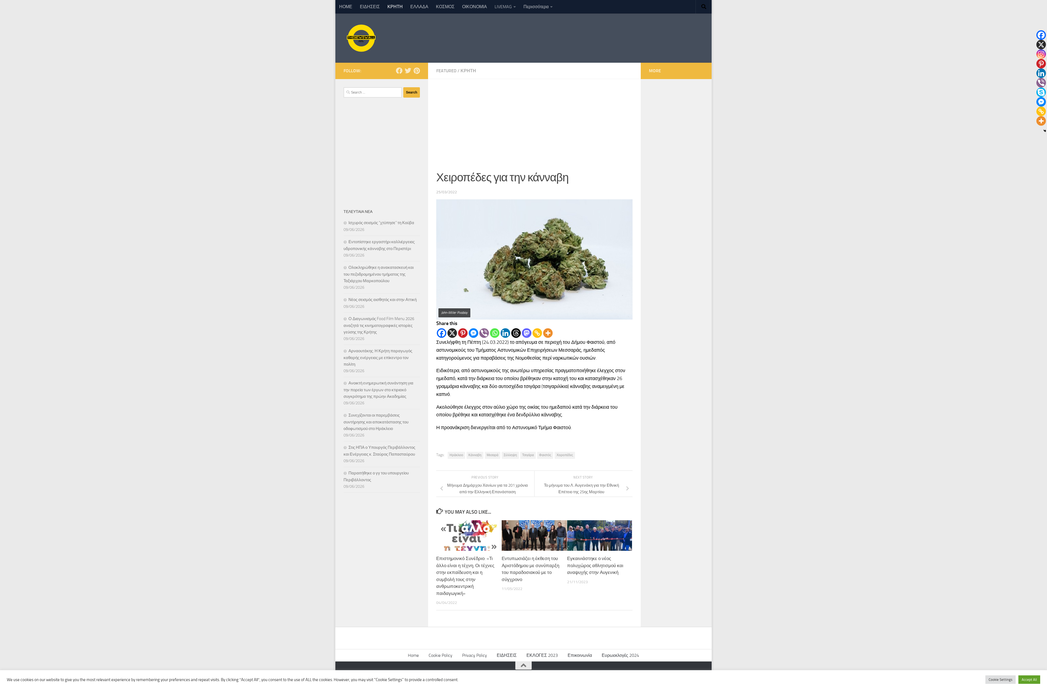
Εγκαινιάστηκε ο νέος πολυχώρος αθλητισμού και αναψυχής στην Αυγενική (595, 565)
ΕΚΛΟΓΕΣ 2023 (542, 655)
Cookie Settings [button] (1000, 680)
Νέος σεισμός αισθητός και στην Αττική (382, 299)
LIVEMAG (503, 6)
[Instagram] (1041, 54)
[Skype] (1041, 92)
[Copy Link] (537, 333)
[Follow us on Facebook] (399, 70)
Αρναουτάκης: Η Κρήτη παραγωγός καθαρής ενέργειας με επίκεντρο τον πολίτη (378, 357)
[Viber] (484, 333)
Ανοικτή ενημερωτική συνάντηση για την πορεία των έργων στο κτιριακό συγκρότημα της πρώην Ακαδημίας (378, 390)
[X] (452, 333)
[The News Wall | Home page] (360, 38)
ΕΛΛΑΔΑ (419, 6)
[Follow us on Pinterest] (416, 70)
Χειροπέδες (564, 455)
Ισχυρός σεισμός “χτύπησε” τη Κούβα (381, 222)
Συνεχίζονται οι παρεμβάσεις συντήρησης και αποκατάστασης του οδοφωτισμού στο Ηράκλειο (376, 422)
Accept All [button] (1029, 680)
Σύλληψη (510, 455)
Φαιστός (545, 455)
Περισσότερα (536, 6)
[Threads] (516, 333)
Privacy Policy (474, 655)
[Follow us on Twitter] (408, 70)
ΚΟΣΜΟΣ (445, 6)
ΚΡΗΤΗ (395, 6)
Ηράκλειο (456, 455)
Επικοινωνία (580, 655)
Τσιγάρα (528, 455)
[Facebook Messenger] (473, 333)
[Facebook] (441, 333)
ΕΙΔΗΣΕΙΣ (370, 6)
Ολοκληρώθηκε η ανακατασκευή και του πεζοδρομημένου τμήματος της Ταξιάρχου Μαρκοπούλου (379, 274)
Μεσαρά (492, 455)
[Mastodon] (526, 333)
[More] (548, 333)
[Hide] (1045, 131)
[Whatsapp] (495, 333)
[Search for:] (373, 92)
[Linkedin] (505, 333)
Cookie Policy (440, 655)
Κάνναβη (475, 455)
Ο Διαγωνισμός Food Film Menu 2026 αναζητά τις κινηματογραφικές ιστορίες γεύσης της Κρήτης (379, 325)
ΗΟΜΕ (345, 6)
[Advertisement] (534, 120)
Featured (446, 70)
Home (413, 655)
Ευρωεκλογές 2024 (620, 655)
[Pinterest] (463, 333)
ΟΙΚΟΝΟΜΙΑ (474, 6)
